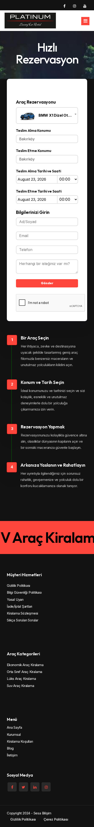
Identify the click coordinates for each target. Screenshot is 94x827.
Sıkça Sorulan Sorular (22, 620)
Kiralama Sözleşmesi (22, 613)
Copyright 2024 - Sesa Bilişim (29, 813)
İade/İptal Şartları (19, 606)
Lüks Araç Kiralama (21, 678)
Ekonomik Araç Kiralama (25, 665)
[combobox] (47, 115)
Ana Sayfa (14, 727)
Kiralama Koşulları (20, 741)
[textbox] (47, 116)
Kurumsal (14, 734)
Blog (10, 748)
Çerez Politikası (56, 819)
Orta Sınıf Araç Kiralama (24, 672)
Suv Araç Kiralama (20, 686)
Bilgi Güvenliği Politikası (24, 592)
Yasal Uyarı (15, 599)
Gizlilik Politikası (18, 585)
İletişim (12, 755)
